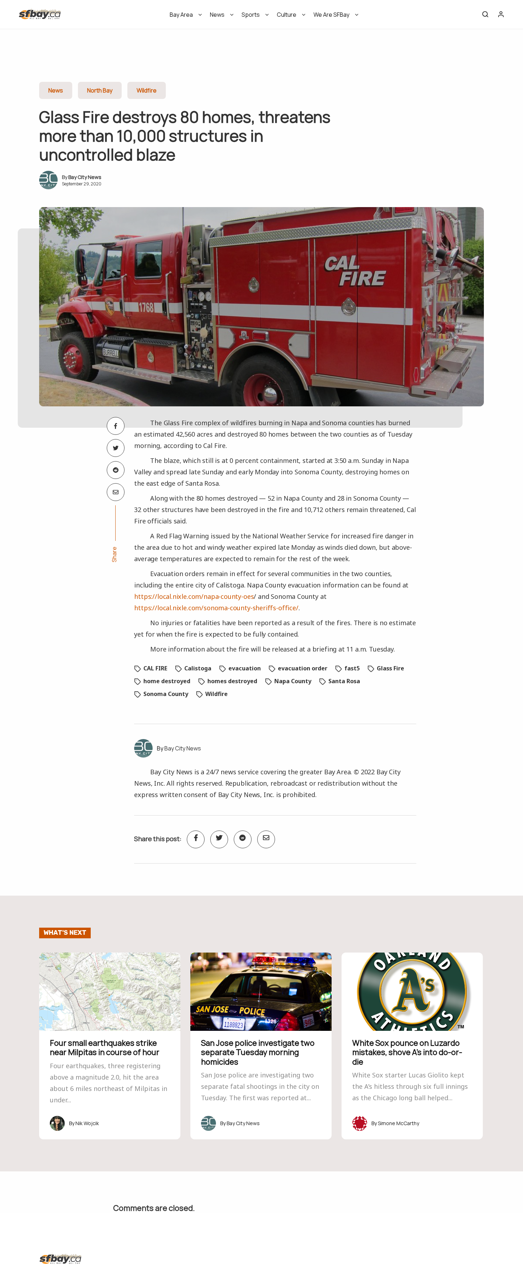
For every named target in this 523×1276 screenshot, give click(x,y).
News (217, 15)
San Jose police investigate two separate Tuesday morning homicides (258, 1052)
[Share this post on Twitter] (116, 448)
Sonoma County (165, 694)
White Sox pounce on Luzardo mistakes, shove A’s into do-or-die (407, 1052)
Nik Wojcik (87, 1123)
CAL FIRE (155, 668)
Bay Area (181, 15)
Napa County (292, 681)
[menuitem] (183, 17)
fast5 (352, 668)
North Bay (99, 90)
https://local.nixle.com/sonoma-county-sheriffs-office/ (216, 607)
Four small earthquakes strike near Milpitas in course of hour (104, 1048)
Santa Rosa (344, 681)
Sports (251, 15)
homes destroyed (232, 681)
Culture (286, 15)
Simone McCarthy (398, 1123)
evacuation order (302, 668)
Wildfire (147, 90)
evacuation (244, 668)
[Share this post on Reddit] (116, 470)
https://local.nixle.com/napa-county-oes (194, 596)
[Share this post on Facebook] (116, 426)
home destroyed (166, 681)
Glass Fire (390, 668)
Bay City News (84, 177)
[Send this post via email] (116, 492)
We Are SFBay (331, 15)
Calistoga (197, 668)
